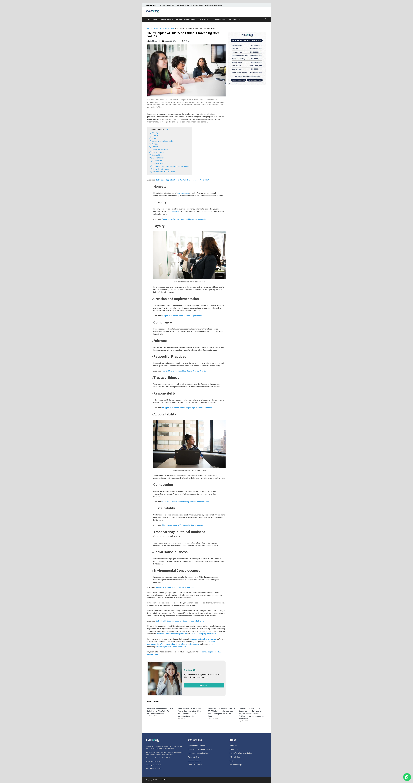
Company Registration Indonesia (200, 749)
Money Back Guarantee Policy (241, 753)
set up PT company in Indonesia (203, 634)
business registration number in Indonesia (171, 647)
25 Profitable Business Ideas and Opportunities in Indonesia (180, 621)
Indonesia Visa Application (198, 753)
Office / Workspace (195, 765)
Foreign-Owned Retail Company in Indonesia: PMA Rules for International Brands (160, 711)
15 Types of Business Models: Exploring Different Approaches (187, 408)
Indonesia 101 (234, 19)
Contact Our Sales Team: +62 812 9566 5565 (190, 5)
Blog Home (152, 19)
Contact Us (234, 749)
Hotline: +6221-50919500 (167, 5)
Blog (148, 28)
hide (167, 129)
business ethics (183, 193)
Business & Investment (185, 19)
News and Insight (236, 765)
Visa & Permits (204, 19)
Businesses (174, 211)
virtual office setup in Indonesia (187, 644)
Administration (193, 757)
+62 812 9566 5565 (157, 765)
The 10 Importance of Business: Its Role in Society (182, 525)
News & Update (167, 19)
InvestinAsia (163, 780)
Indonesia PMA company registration (172, 634)
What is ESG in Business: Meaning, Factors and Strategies (185, 502)
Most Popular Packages (196, 745)
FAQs (232, 761)
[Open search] (265, 19)
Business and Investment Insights (163, 28)
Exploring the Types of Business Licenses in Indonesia (184, 219)
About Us (233, 745)
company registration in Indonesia (203, 639)
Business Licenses (194, 761)
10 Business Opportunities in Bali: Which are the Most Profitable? (182, 180)
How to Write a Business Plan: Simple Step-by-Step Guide (185, 371)
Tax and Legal (220, 19)
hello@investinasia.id (155, 768)
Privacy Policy (235, 757)
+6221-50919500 (155, 761)
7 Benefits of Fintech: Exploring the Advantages (175, 587)
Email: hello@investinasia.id (213, 5)
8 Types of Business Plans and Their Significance (182, 316)
